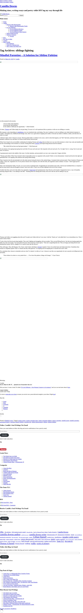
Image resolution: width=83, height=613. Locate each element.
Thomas (7, 129)
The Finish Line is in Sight (10, 456)
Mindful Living (9, 420)
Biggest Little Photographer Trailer (18, 26)
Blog (4, 37)
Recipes (5, 480)
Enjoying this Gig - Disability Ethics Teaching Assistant (17, 581)
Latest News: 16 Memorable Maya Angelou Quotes (16, 573)
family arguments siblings (45, 420)
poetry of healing (78, 539)
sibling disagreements (37, 422)
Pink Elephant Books (8, 492)
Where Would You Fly (12, 33)
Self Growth (25, 541)
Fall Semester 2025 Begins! (10, 460)
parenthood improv (5, 422)
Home (4, 21)
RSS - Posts (9, 502)
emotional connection (5, 537)
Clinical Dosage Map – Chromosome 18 (13, 462)
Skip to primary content (6, 0)
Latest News (6, 576)
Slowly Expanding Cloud (9, 600)
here (69, 387)
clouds (72, 534)
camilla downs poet (24, 534)
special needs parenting (37, 541)
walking (27, 543)
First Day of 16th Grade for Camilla (12, 459)
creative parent (21, 420)
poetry (53, 539)
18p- (2, 532)
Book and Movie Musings (10, 471)
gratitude (30, 537)
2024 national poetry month (19, 532)
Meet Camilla (6, 42)
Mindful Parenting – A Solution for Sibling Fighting (28, 55)
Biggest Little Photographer (13, 24)
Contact (5, 40)
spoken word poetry (50, 541)
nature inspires (10, 539)
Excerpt (12, 36)
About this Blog (7, 468)
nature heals (2, 539)
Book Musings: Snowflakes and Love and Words (15, 586)
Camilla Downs (8, 6)
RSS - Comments (10, 505)
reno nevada (18, 541)
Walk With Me (7, 484)
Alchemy (5, 469)
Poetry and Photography (9, 478)
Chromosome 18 (52, 535)
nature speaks (38, 539)
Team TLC (6, 495)
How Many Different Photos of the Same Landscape (16, 603)
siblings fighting (52, 422)
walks (33, 543)
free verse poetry (15, 537)
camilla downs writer (37, 534)
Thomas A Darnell (7, 543)
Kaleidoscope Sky (8, 606)
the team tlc (69, 541)
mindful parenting (74, 420)
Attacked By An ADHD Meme (11, 575)
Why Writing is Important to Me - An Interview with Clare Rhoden (20, 582)
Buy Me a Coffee (7, 39)
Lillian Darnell (7, 490)
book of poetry (52, 532)
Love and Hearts (7, 474)
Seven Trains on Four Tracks (10, 583)
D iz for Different (10, 27)
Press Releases (10, 43)
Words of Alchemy (11, 35)
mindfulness (21, 132)
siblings (45, 422)
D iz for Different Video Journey (18, 32)
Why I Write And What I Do (13, 46)
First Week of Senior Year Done (11, 457)
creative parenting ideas (32, 420)
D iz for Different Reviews (16, 29)
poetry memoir (60, 539)
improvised (32, 170)
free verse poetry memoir (23, 537)
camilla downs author (10, 534)
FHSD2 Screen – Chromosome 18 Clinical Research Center (18, 604)
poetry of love (3, 541)
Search (1, 15)
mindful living (50, 537)
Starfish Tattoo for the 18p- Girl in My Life (14, 601)
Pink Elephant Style (8, 493)
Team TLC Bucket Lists (12, 45)
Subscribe (4, 435)
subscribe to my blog (11, 394)
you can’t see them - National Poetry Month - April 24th (17, 585)
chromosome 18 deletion (63, 534)
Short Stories (6, 481)
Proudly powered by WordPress (8, 608)
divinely (40, 247)
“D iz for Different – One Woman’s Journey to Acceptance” (36, 387)
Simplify (5, 482)
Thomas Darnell (7, 496)
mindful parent (65, 420)
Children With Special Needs (10, 472)
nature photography (27, 539)
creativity (37, 143)
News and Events (7, 477)
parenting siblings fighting (17, 422)
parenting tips (27, 422)
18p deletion (8, 532)
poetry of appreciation (70, 539)
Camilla (17, 59)
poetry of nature (11, 541)
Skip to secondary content (6, 2)
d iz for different (78, 534)
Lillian (40, 142)
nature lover (17, 539)
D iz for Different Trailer (16, 30)
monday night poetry (70, 537)
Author (5, 23)
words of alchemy (43, 543)
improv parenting (56, 420)
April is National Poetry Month (40, 532)
